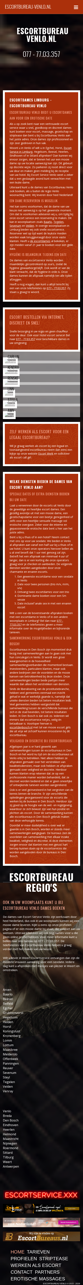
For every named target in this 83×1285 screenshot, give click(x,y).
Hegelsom (10, 1017)
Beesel (8, 999)
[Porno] (41, 1222)
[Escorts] (41, 1208)
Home (18, 1251)
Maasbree (10, 1050)
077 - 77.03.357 (41, 54)
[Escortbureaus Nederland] (41, 1236)
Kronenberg (12, 1036)
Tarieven (38, 1251)
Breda (7, 1116)
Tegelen (58, 222)
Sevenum (15, 225)
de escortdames (40, 241)
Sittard (8, 1153)
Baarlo (48, 222)
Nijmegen (10, 1143)
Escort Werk (45, 453)
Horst (7, 1026)
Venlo (7, 1111)
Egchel (7, 1008)
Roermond (10, 1148)
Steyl (6, 1077)
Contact (22, 1272)
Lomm (7, 1040)
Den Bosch (11, 1120)
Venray (8, 1091)
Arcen (7, 990)
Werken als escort (36, 1265)
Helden (8, 1022)
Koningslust (11, 1031)
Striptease (53, 1258)
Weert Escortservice (36, 958)
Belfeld (8, 1003)
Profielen (24, 1258)
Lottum (8, 1045)
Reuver (8, 1068)
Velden (30, 225)
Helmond (9, 1134)
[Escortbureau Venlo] (28, 5)
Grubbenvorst (13, 1013)
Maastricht (11, 1139)
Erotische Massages (38, 1278)
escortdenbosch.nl (21, 727)
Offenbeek (10, 1059)
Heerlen (8, 1129)
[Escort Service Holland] (41, 1194)
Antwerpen (11, 1166)
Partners (47, 1272)
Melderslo (10, 1054)
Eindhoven (10, 1125)
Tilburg (8, 1157)
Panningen (11, 1063)
